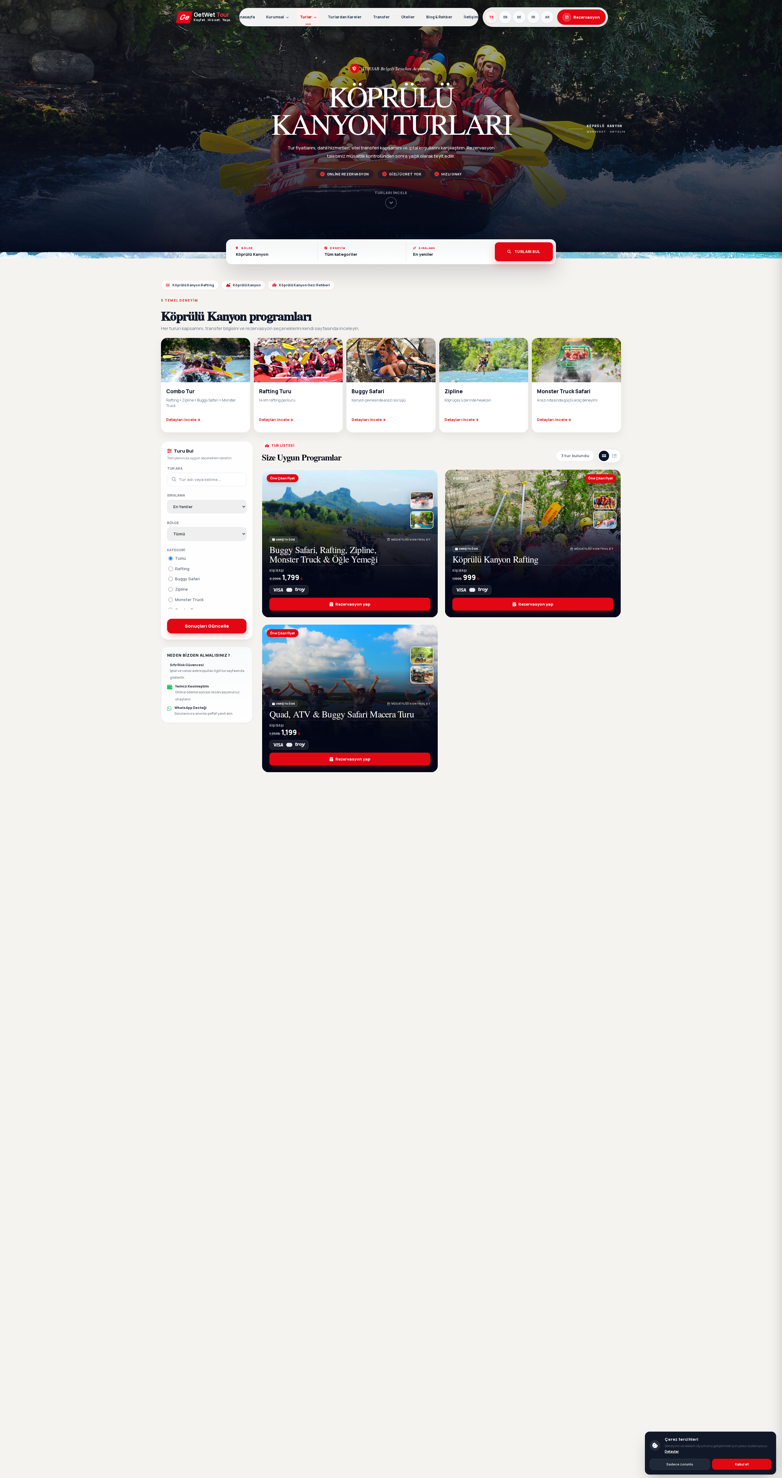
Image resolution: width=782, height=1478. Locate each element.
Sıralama (176, 495)
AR (547, 17)
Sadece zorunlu (679, 1464)
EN (505, 17)
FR (533, 17)
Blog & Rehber (439, 17)
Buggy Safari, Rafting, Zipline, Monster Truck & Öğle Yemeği (323, 554)
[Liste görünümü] (614, 456)
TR (491, 17)
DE (519, 17)
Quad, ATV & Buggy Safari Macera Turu (341, 714)
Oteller (408, 17)
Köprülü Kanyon (247, 285)
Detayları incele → (183, 419)
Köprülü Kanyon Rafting (193, 285)
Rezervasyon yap (352, 604)
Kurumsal (275, 17)
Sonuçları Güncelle (207, 625)
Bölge (173, 522)
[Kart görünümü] (604, 456)
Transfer (381, 17)
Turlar (306, 17)
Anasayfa (246, 17)
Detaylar (672, 1451)
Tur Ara (175, 468)
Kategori (176, 550)
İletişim (471, 17)
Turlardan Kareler (345, 17)
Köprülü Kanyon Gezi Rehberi (304, 285)
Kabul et (742, 1464)
